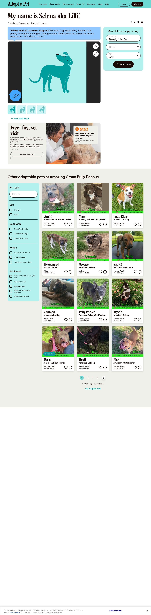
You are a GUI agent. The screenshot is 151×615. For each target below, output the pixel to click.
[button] (103, 378)
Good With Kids (21, 229)
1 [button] (81, 378)
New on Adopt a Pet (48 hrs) (24, 277)
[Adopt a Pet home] (18, 4)
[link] (68, 4)
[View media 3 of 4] (31, 109)
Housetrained (20, 282)
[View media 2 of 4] (21, 109)
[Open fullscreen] (96, 54)
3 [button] (92, 378)
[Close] (147, 610)
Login (124, 4)
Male (16, 215)
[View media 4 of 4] (41, 109)
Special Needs (49, 354)
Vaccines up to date (22, 262)
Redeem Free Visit (27, 154)
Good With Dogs (21, 234)
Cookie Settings (115, 611)
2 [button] (87, 378)
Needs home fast (21, 296)
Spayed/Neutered (22, 253)
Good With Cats (21, 238)
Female (17, 210)
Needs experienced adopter (22, 291)
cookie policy (15, 612)
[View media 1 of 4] (12, 109)
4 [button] (97, 378)
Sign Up (137, 4)
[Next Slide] (97, 72)
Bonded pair (19, 286)
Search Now (125, 64)
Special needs (20, 257)
